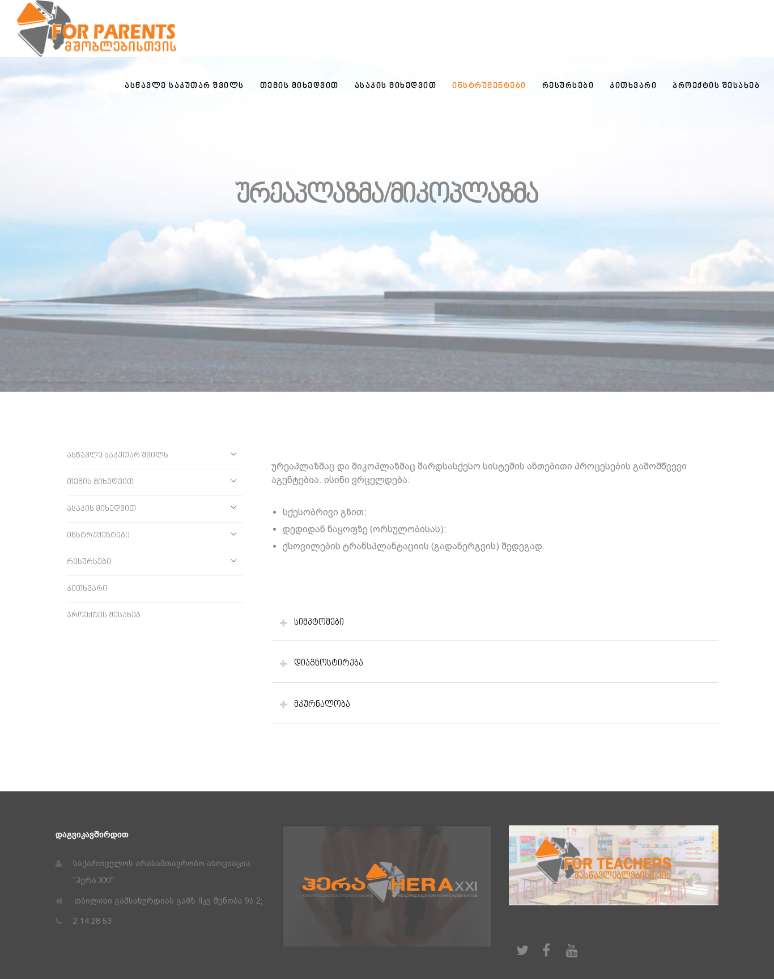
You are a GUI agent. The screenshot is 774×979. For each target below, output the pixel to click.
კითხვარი (87, 589)
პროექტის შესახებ (104, 615)
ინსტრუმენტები (98, 535)
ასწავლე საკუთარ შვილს (117, 455)
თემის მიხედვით (100, 482)
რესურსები (89, 562)
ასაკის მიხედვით (101, 509)
